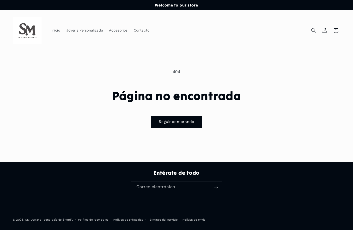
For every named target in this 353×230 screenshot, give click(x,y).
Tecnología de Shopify (57, 220)
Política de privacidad (128, 220)
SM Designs (33, 220)
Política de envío (194, 220)
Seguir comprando (176, 122)
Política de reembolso (93, 220)
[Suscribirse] (216, 187)
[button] (313, 30)
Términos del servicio (163, 220)
